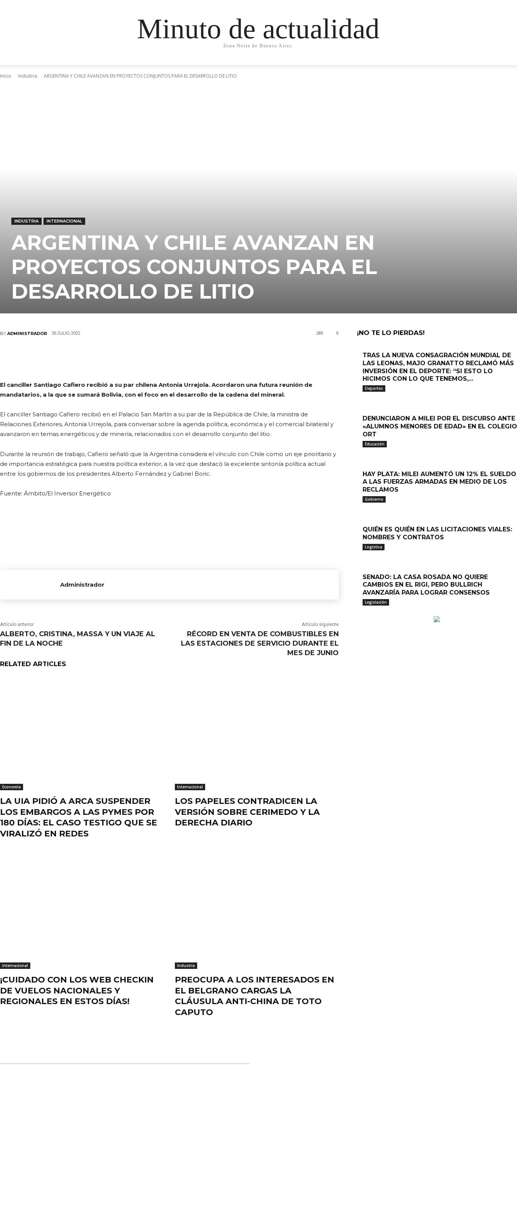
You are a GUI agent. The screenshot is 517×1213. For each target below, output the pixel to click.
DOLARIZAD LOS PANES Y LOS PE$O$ (244, 1098)
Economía (11, 786)
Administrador (27, 333)
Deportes (374, 388)
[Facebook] (123, 358)
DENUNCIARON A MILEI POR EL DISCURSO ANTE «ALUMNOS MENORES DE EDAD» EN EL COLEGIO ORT (440, 426)
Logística (373, 547)
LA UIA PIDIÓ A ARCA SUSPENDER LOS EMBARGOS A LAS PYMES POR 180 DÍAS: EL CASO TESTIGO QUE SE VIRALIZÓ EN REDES (78, 817)
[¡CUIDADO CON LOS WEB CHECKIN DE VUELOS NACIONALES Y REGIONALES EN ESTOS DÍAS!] (82, 912)
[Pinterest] (168, 358)
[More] (214, 358)
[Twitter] (146, 358)
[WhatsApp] (191, 358)
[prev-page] (359, 612)
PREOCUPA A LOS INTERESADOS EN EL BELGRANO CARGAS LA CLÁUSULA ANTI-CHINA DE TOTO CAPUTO (254, 996)
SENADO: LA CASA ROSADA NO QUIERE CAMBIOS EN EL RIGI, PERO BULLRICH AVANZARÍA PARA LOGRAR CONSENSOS (426, 584)
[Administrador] (30, 585)
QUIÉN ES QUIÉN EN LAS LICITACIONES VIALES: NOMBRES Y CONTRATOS (437, 533)
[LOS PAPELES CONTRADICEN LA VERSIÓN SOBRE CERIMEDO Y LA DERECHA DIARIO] (256, 733)
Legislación (376, 602)
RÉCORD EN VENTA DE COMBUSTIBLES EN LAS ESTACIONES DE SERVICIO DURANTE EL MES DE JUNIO (260, 643)
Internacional (64, 221)
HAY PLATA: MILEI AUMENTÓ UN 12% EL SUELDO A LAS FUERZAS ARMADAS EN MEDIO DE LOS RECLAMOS (439, 482)
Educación (375, 444)
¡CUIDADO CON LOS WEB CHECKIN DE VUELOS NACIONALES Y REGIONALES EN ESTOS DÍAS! (77, 990)
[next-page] (363, 612)
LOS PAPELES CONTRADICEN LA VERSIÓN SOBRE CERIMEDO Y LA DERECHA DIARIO (247, 812)
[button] (451, 66)
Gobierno (374, 499)
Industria (26, 221)
